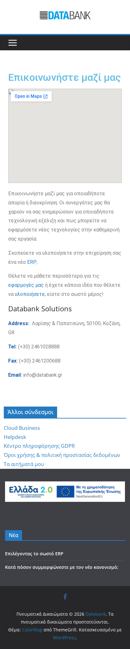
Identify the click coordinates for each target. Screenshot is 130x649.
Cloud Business (22, 427)
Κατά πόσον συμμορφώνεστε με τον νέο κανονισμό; (61, 567)
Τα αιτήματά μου (24, 464)
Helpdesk (15, 437)
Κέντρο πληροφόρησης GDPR (39, 445)
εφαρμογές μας (26, 285)
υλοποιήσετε (30, 294)
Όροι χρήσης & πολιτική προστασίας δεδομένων (62, 455)
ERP (32, 262)
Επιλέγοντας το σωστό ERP (34, 554)
